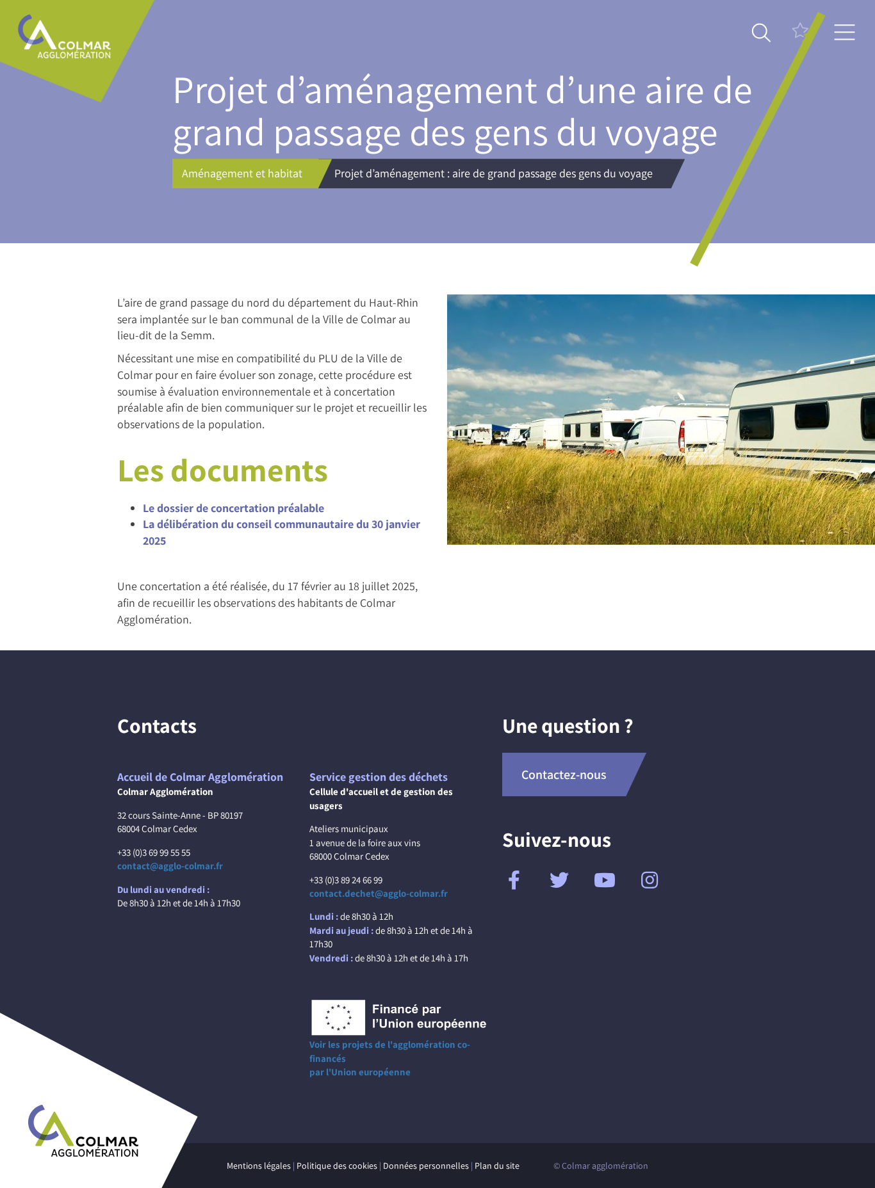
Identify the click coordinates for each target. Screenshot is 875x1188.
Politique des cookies (337, 1165)
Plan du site (497, 1165)
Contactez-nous (564, 774)
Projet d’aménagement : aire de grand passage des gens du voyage (493, 173)
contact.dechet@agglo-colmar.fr (378, 893)
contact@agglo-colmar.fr (170, 866)
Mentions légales (259, 1165)
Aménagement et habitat (242, 173)
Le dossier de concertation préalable (233, 508)
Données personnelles (426, 1165)
